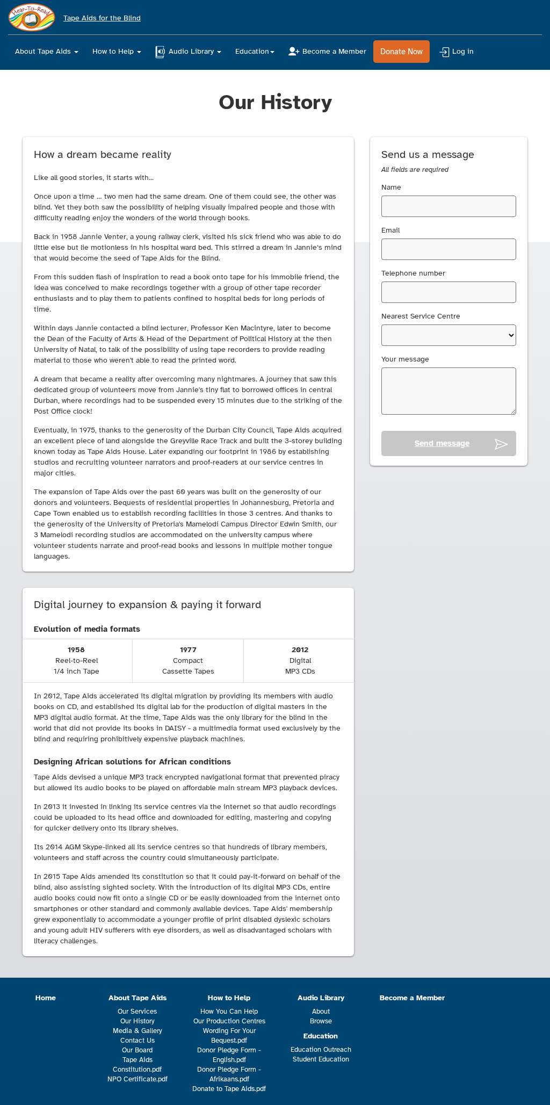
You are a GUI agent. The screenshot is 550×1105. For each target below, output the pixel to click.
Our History (137, 1021)
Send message (442, 443)
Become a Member (334, 51)
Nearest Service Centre (420, 316)
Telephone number (413, 273)
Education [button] (252, 51)
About (321, 1011)
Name (391, 187)
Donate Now (401, 51)
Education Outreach (321, 1049)
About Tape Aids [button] (44, 51)
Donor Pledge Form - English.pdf (229, 1055)
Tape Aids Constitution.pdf (137, 1065)
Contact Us (137, 1040)
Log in (463, 51)
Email (390, 230)
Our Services (137, 1011)
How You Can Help (229, 1011)
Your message (405, 359)
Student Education (321, 1059)
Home (45, 998)
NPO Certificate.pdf (137, 1079)
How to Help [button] (114, 51)
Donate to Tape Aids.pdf (229, 1089)
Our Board (137, 1050)
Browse (321, 1021)
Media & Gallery (137, 1031)
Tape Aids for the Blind (102, 18)
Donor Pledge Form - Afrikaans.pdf (229, 1074)
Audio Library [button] (192, 51)
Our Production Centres (229, 1021)
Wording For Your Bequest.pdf (229, 1036)
